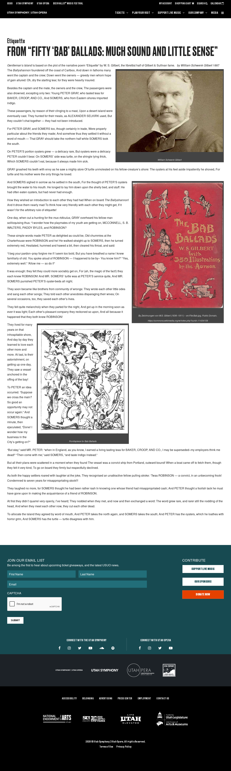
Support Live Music (169, 12)
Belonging (88, 698)
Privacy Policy (124, 746)
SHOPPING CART (183, 3)
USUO (10, 3)
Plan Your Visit (141, 12)
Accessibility (69, 698)
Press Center (125, 698)
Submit (15, 620)
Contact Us (162, 698)
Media (214, 12)
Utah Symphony (24, 3)
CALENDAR (216, 3)
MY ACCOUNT (165, 3)
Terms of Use (106, 746)
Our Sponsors (203, 581)
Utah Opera (43, 3)
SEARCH (201, 3)
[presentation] (34, 604)
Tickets (120, 12)
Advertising (105, 698)
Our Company (196, 12)
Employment (144, 698)
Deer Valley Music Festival (68, 3)
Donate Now (203, 594)
